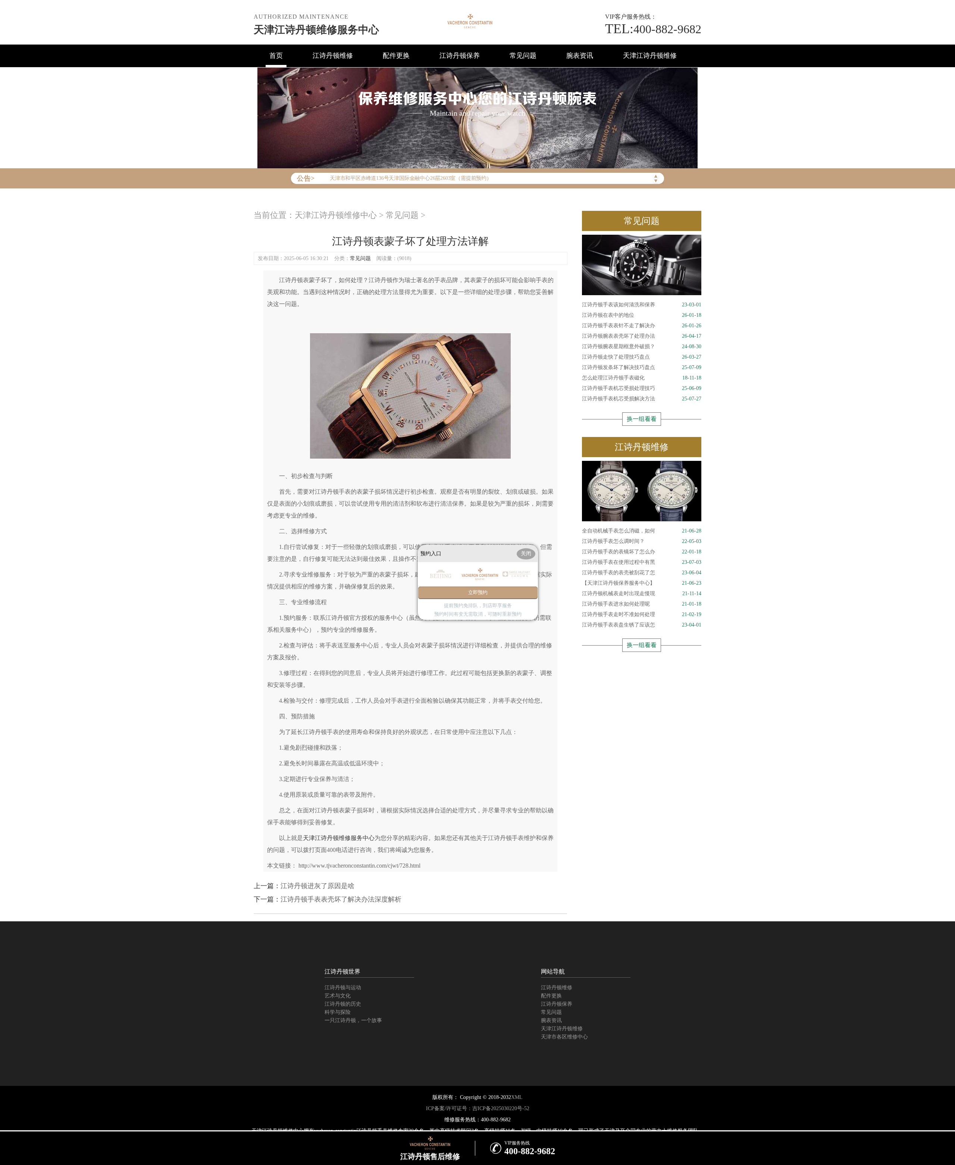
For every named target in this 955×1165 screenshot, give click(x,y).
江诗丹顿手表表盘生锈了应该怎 (641, 625)
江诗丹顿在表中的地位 (641, 315)
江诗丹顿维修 (333, 55)
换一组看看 (642, 419)
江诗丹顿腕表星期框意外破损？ (641, 346)
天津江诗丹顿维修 (650, 55)
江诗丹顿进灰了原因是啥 (317, 886)
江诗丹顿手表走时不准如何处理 (641, 614)
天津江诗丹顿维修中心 (336, 215)
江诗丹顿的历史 (343, 1004)
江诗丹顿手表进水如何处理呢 (641, 604)
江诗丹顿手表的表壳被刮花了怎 (641, 572)
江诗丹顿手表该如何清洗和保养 (641, 304)
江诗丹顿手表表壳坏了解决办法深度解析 (341, 899)
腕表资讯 (579, 55)
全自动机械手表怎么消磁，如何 (641, 531)
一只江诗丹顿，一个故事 (353, 1020)
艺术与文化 (338, 996)
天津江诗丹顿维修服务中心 (316, 29)
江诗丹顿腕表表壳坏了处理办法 (641, 336)
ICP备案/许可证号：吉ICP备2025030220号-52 (477, 1108)
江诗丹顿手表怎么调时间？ (641, 541)
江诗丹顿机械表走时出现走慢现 (641, 593)
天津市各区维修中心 (564, 1037)
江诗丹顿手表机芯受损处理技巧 (641, 388)
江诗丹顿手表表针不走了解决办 (641, 325)
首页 (276, 55)
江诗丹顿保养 (459, 55)
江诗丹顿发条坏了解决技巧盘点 (641, 367)
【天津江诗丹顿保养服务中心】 (641, 583)
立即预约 (478, 593)
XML (517, 1097)
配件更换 (396, 55)
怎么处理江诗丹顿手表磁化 (641, 378)
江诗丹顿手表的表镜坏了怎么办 (641, 552)
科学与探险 (338, 1012)
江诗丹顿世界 (342, 971)
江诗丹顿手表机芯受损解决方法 (641, 399)
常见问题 (523, 55)
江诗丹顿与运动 (343, 987)
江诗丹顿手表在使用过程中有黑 (641, 562)
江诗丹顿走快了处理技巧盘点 (641, 357)
